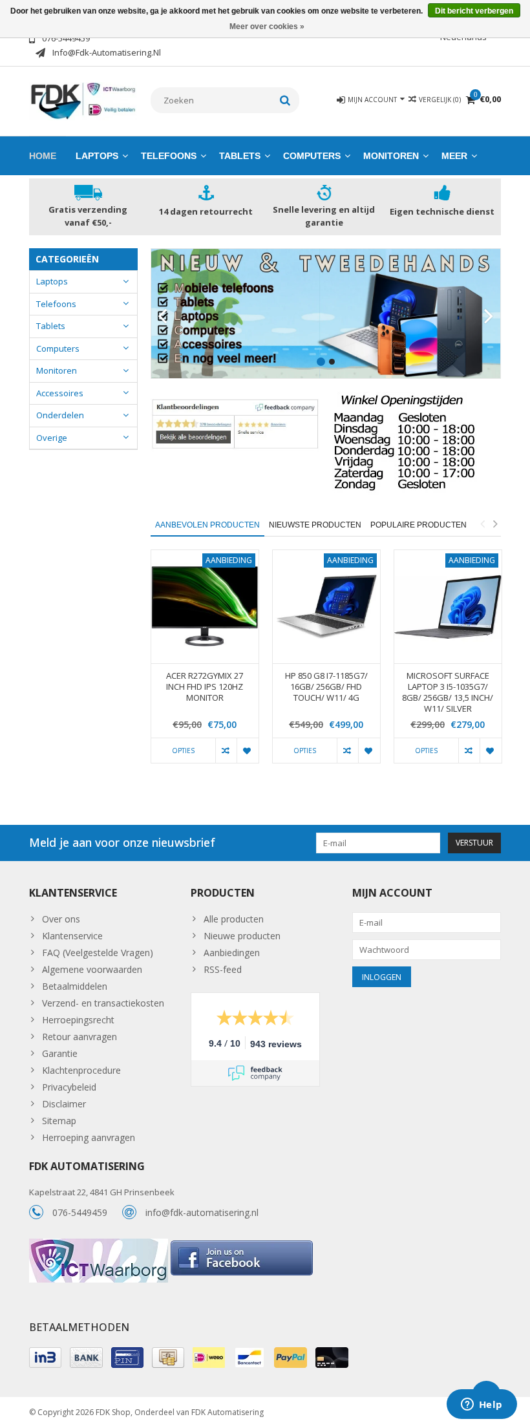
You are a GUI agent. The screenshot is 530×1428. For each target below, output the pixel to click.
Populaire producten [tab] (418, 524)
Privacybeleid (69, 1087)
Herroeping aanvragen (88, 1137)
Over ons (61, 919)
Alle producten (234, 919)
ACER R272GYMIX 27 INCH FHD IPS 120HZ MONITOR (204, 686)
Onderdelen (60, 415)
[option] (205, 662)
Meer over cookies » (266, 26)
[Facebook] (242, 1245)
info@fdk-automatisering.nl (202, 1212)
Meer (454, 156)
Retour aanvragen (79, 1036)
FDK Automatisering (227, 1412)
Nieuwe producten (242, 936)
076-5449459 (79, 1212)
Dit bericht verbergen (474, 11)
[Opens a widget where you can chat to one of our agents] (481, 1405)
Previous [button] (482, 523)
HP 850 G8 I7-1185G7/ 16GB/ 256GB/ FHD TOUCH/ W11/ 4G (326, 686)
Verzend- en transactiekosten (103, 1003)
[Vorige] (162, 316)
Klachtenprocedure (81, 1070)
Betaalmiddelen (74, 986)
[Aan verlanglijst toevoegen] (247, 750)
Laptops (97, 156)
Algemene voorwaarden (92, 969)
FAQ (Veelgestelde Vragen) (97, 952)
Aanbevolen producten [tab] (207, 524)
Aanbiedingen (232, 952)
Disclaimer (64, 1104)
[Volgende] (489, 316)
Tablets (239, 156)
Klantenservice (72, 936)
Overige (51, 437)
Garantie (60, 1053)
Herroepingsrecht (78, 1020)
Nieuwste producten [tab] (315, 524)
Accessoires (59, 393)
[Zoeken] (285, 100)
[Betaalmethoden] (45, 1357)
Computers (312, 156)
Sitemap (59, 1120)
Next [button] (495, 523)
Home (42, 156)
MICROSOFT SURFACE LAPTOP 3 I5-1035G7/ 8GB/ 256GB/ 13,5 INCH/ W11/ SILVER (447, 692)
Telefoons (168, 156)
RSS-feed (223, 969)
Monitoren (391, 156)
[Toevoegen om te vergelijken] (226, 750)
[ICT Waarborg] (100, 1245)
